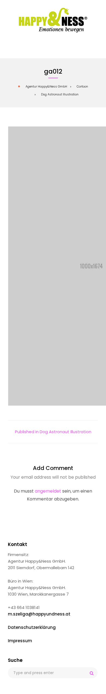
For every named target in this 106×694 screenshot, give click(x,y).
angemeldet (48, 491)
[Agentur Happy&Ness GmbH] (53, 20)
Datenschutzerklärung (32, 627)
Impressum (20, 641)
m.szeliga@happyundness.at (39, 614)
